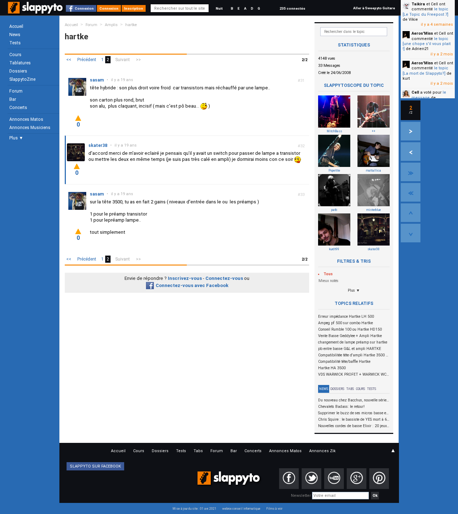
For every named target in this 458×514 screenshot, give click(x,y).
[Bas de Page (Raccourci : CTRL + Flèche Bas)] (410, 233)
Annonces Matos (26, 119)
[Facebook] (289, 478)
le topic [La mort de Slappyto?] (425, 70)
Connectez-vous (224, 278)
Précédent (86, 59)
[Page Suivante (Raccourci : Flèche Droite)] (410, 131)
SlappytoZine (22, 79)
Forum (16, 91)
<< (68, 59)
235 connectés (292, 8)
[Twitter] (311, 478)
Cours (15, 54)
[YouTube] (334, 478)
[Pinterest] (379, 478)
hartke (131, 25)
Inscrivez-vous (185, 278)
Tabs (350, 389)
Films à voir (274, 508)
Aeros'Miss (422, 33)
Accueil (16, 26)
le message (428, 95)
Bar (12, 99)
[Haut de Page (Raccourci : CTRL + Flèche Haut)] (410, 212)
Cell (415, 92)
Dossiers (18, 71)
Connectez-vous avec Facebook (192, 285)
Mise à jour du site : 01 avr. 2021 (194, 508)
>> (138, 59)
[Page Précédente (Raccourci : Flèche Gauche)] (410, 151)
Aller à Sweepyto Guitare (374, 8)
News (14, 34)
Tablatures (20, 62)
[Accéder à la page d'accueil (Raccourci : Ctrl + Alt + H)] (36, 11)
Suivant (122, 59)
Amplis (111, 25)
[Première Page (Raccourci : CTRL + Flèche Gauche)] (410, 192)
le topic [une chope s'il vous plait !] (426, 43)
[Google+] (356, 478)
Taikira (418, 4)
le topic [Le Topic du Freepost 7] (425, 11)
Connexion (84, 8)
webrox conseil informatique (241, 508)
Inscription (133, 8)
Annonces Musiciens (29, 127)
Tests (15, 42)
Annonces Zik (322, 451)
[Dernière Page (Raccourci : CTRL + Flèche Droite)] (410, 172)
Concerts (18, 107)
